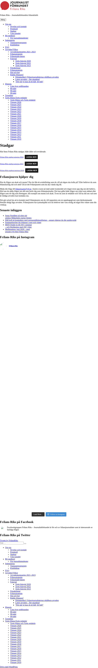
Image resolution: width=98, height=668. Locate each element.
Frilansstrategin (16, 54)
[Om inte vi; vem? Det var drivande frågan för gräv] (24, 411)
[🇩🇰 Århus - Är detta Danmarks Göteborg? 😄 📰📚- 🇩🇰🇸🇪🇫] (74, 439)
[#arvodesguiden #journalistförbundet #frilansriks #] (74, 269)
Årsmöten (9, 95)
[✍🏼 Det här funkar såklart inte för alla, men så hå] (74, 354)
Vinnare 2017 (15, 123)
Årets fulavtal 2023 (23, 65)
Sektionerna (10, 40)
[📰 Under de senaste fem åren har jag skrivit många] (24, 354)
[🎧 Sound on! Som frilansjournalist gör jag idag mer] (74, 326)
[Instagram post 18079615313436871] (74, 253)
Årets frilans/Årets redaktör (16, 98)
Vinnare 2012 (15, 134)
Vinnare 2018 (15, 121)
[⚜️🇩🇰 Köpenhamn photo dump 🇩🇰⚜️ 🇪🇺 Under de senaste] (24, 468)
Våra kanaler (15, 33)
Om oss (8, 24)
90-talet (13, 91)
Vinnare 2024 (15, 107)
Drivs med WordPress (9, 667)
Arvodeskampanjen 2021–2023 (23, 52)
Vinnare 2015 (15, 128)
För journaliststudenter (19, 38)
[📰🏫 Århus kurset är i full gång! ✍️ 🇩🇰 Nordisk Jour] (24, 439)
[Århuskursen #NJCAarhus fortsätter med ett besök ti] (74, 411)
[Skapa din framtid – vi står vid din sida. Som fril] (24, 496)
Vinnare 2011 (15, 137)
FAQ (7, 47)
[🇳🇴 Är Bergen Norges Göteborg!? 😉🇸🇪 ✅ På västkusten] (74, 382)
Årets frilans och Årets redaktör (22, 100)
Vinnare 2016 (15, 125)
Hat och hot (15, 72)
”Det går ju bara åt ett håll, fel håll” (29, 82)
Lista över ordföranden (19, 86)
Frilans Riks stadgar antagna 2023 (11, 164)
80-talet (13, 88)
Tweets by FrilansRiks (9, 540)
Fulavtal (13, 59)
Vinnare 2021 (15, 114)
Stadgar (13, 31)
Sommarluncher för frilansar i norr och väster (23, 222)
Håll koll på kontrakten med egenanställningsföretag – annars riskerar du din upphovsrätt (40, 220)
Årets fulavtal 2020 (23, 61)
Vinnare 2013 (15, 132)
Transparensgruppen (18, 42)
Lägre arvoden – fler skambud (27, 79)
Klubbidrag (14, 45)
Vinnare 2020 (15, 116)
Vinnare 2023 (15, 109)
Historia (8, 84)
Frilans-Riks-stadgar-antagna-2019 (12, 170)
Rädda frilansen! (16, 75)
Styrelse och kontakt (18, 26)
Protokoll (14, 29)
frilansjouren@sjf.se (23, 189)
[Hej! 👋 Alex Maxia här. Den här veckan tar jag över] (74, 468)
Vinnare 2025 (15, 105)
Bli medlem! (10, 36)
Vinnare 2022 (15, 111)
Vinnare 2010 (15, 139)
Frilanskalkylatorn (17, 56)
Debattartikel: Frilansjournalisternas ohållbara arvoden (37, 77)
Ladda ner (31, 157)
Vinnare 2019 (15, 118)
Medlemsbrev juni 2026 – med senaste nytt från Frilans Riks (17, 230)
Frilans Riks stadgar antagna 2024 (11, 157)
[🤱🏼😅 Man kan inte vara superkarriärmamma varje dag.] (24, 326)
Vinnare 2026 (15, 102)
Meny (3, 20)
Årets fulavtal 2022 (23, 63)
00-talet (13, 93)
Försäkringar (15, 68)
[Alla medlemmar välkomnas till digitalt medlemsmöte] (24, 297)
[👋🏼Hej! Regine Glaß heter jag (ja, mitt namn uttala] (24, 382)
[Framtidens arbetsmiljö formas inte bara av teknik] (74, 496)
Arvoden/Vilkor (11, 49)
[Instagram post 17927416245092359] (24, 253)
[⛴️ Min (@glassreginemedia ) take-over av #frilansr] (74, 297)
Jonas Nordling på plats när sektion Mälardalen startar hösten (18, 216)
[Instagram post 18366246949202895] (24, 269)
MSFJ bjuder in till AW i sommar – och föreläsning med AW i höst (18, 226)
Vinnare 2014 (15, 130)
